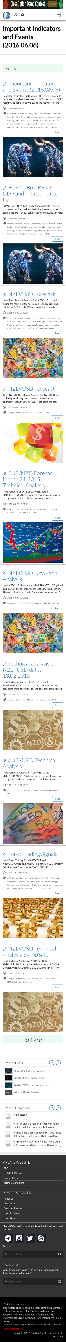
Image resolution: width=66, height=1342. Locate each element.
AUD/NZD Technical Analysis (29, 763)
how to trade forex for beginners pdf (22, 124)
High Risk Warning (13, 1173)
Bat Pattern (20, 978)
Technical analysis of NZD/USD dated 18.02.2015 (29, 669)
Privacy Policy (11, 1178)
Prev (52, 1063)
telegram (12, 1238)
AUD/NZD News (31, 790)
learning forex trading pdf (17, 127)
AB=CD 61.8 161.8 (15, 509)
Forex (18, 412)
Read (57, 132)
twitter (34, 1237)
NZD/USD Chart (49, 603)
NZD (48, 127)
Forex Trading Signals (32, 853)
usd (47, 412)
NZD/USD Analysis (47, 328)
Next (58, 1063)
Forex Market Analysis (49, 790)
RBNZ (54, 127)
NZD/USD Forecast (31, 293)
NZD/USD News (14, 982)
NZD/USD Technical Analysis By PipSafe (29, 951)
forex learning (49, 227)
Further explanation (12, 1328)
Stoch (25, 982)
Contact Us (9, 1203)
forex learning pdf (23, 120)
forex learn (50, 117)
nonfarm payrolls (37, 127)
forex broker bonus (36, 117)
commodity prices (14, 223)
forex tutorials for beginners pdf (46, 120)
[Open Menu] (59, 14)
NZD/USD (33, 328)
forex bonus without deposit (43, 223)
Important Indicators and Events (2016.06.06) (31, 86)
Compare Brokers (13, 1208)
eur (35, 509)
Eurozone (38, 113)
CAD (9, 878)
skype (45, 1237)
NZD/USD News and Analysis (30, 575)
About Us (8, 1198)
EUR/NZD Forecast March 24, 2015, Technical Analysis (28, 479)
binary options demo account (19, 113)
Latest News (28, 700)
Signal (43, 888)
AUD (9, 790)
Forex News (12, 603)
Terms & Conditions (14, 1182)
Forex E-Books (11, 1213)
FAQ (6, 1168)
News (25, 412)
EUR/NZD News (23, 513)
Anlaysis (10, 412)
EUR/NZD (42, 509)
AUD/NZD (17, 790)
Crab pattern (32, 978)
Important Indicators (47, 124)
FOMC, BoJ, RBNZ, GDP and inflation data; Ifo (30, 193)
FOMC (27, 223)
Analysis (28, 509)
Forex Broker (21, 117)
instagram (23, 1237)
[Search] (59, 1254)
